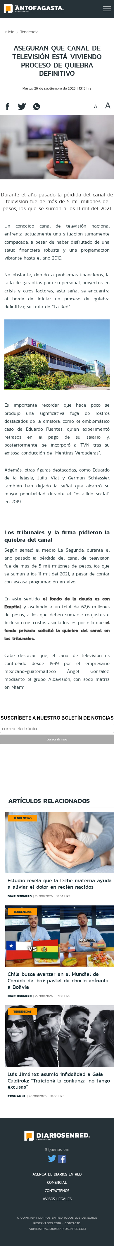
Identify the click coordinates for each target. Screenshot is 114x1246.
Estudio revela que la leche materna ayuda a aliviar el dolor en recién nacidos (60, 884)
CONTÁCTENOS (57, 1190)
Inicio (9, 32)
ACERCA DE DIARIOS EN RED (57, 1174)
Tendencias (22, 818)
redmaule (16, 1096)
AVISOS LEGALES (57, 1199)
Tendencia (29, 32)
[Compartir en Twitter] (22, 109)
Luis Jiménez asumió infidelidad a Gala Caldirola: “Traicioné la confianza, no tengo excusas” (59, 1080)
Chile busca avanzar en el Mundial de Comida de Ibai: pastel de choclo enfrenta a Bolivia (58, 980)
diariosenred (20, 896)
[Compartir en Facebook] (7, 109)
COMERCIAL (57, 1182)
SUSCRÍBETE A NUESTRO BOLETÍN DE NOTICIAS (57, 717)
